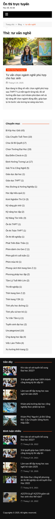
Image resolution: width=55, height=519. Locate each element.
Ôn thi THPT (12, 224)
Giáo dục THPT (13, 180)
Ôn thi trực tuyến (16, 4)
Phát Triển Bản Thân (15, 243)
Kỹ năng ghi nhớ (13, 205)
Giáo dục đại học (14, 174)
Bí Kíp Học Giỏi (13, 130)
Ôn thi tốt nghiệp (13, 237)
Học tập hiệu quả (14, 193)
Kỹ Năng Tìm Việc (14, 218)
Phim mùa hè (12, 262)
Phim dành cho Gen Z (16, 249)
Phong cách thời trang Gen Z (19, 268)
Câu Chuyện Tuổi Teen (17, 137)
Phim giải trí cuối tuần (16, 255)
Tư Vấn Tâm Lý (13, 318)
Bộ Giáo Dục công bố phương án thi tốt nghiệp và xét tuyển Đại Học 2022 (36, 480)
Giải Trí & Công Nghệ (16, 168)
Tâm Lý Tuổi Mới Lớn (16, 280)
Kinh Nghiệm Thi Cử (15, 199)
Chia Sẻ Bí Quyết (14, 143)
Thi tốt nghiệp (12, 287)
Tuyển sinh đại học (15, 324)
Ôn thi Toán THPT (14, 231)
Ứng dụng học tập (14, 337)
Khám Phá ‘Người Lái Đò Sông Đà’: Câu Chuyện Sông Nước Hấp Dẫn (35, 420)
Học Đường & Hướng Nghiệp (20, 187)
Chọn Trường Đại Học (16, 149)
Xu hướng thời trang (15, 349)
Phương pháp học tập (16, 274)
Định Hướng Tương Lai (16, 70)
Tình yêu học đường (15, 306)
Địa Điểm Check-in (15, 155)
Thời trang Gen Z (14, 293)
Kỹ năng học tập (13, 212)
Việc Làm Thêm (13, 343)
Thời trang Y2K (13, 299)
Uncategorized (13, 330)
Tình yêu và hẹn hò (15, 312)
